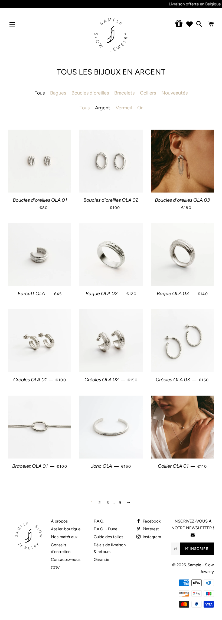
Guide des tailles (108, 536)
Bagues (58, 93)
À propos (59, 521)
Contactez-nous (65, 559)
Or (140, 108)
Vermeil (124, 108)
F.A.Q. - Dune (105, 529)
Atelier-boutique (65, 529)
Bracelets (124, 93)
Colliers (148, 93)
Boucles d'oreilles (90, 93)
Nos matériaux (64, 536)
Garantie (101, 559)
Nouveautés (174, 93)
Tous (85, 108)
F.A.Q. (99, 521)
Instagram (151, 536)
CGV (55, 567)
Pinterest (150, 529)
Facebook (151, 521)
